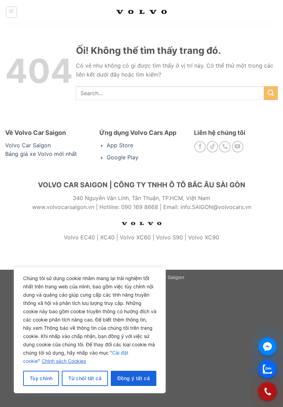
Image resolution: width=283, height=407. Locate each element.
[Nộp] (271, 93)
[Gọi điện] (267, 391)
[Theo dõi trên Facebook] (200, 146)
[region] (90, 330)
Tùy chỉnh (41, 378)
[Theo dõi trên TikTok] (212, 146)
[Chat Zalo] (267, 369)
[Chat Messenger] (267, 346)
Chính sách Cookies (64, 361)
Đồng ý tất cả (133, 378)
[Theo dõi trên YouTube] (237, 146)
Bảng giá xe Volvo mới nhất (41, 153)
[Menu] (11, 12)
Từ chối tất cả (84, 378)
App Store (120, 145)
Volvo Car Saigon (28, 145)
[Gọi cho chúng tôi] (225, 146)
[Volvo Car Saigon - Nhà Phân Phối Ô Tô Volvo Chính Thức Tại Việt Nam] (141, 12)
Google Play (122, 157)
